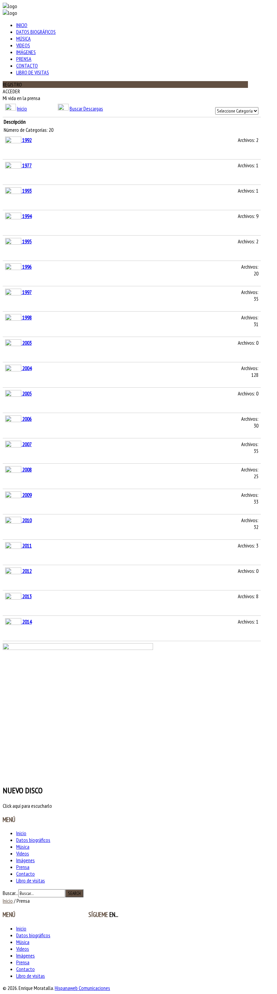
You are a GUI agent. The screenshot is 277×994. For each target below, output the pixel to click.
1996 (27, 266)
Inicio (21, 25)
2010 (27, 520)
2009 (27, 494)
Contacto (27, 65)
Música (23, 38)
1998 (27, 317)
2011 (27, 545)
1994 (27, 216)
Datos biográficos (36, 31)
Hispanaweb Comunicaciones (82, 988)
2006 (27, 418)
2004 (27, 368)
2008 (27, 469)
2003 (27, 342)
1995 (27, 241)
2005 (27, 393)
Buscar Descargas (86, 108)
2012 (27, 570)
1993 (27, 190)
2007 (27, 444)
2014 (27, 621)
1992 (27, 140)
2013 (27, 596)
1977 (27, 165)
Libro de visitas (32, 72)
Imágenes (26, 52)
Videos (23, 45)
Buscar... (10, 893)
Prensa (23, 58)
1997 (27, 292)
